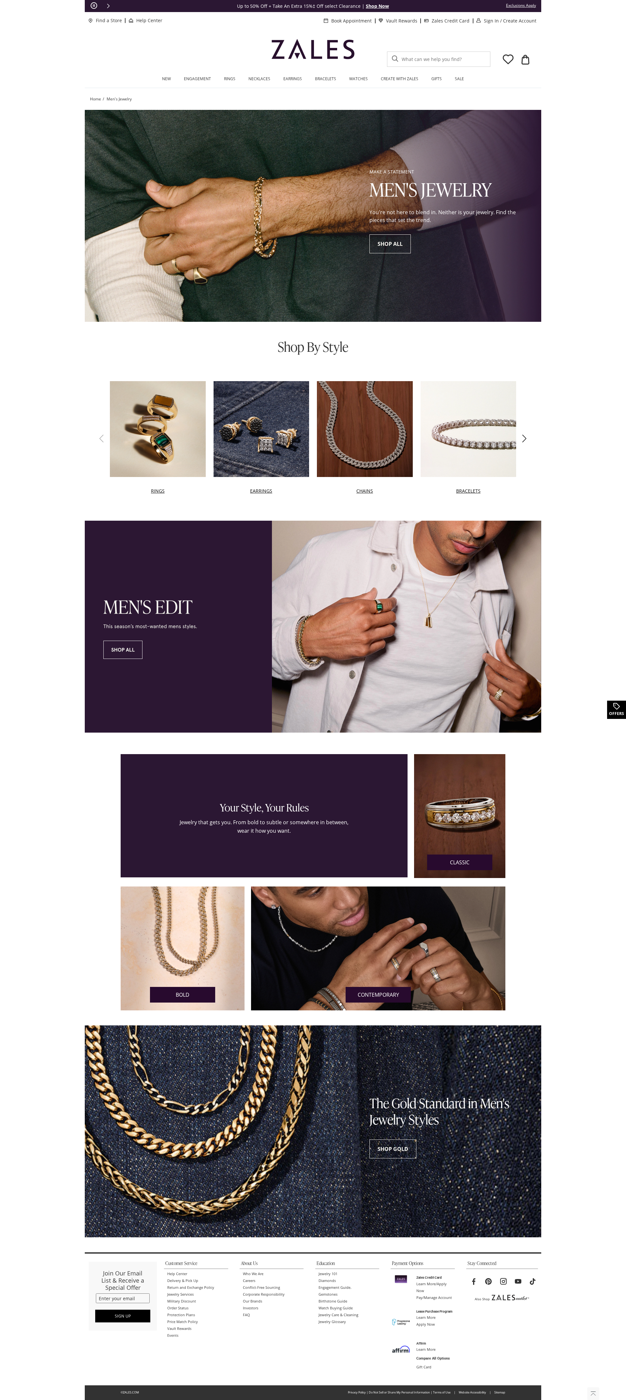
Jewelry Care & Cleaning (338, 1315)
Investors (250, 1308)
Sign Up (123, 1316)
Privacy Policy (357, 1392)
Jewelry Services (180, 1294)
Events (172, 1335)
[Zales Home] (313, 52)
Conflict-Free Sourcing (261, 1287)
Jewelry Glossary (332, 1321)
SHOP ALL (390, 243)
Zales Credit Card (451, 21)
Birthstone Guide (333, 1301)
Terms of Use (442, 1392)
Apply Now (425, 1324)
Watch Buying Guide (336, 1308)
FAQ (246, 1315)
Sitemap (499, 1392)
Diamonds (327, 1280)
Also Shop (482, 1299)
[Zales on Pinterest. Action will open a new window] (488, 1281)
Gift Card (423, 1367)
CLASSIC (460, 862)
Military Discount (181, 1301)
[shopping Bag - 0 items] (525, 59)
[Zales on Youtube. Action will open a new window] (518, 1281)
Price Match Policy (182, 1321)
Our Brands (252, 1301)
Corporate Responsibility (264, 1294)
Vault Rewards (401, 21)
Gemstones (328, 1294)
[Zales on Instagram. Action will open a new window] (503, 1281)
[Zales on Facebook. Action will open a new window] (474, 1281)
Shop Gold (393, 1149)
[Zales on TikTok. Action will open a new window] (533, 1281)
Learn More (426, 1317)
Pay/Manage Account (434, 1297)
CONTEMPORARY (378, 994)
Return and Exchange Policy (190, 1287)
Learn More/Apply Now (431, 1287)
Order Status (177, 1308)
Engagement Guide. (335, 1287)
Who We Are (253, 1274)
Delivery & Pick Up (182, 1280)
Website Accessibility (472, 1392)
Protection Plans (181, 1315)
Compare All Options (433, 1358)
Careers (249, 1280)
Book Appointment (351, 21)
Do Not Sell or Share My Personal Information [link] (399, 1392)
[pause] (94, 6)
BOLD (182, 994)
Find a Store (109, 20)
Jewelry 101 (328, 1274)
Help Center (149, 20)
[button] (108, 5)
